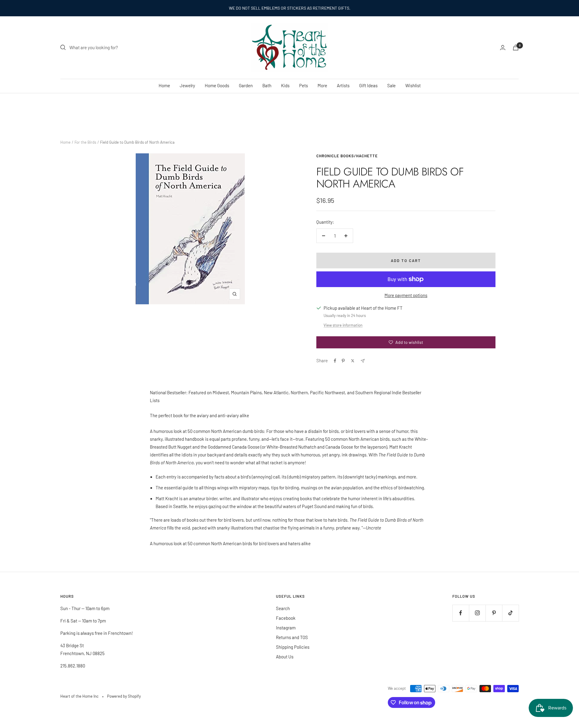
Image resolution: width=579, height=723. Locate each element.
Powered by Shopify (124, 696)
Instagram (286, 627)
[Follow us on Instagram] (477, 613)
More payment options (405, 295)
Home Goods (217, 85)
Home (164, 85)
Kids (285, 85)
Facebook (286, 618)
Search (283, 608)
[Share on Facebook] (335, 361)
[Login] (502, 47)
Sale (391, 85)
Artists (343, 85)
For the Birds (85, 142)
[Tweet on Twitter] (352, 361)
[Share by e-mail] (363, 361)
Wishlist (413, 85)
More (322, 85)
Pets (303, 85)
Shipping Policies (292, 647)
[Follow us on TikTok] (510, 613)
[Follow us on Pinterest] (494, 613)
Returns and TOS (292, 637)
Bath (266, 85)
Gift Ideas (368, 85)
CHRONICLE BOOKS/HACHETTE (347, 155)
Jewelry (187, 85)
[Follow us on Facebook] (460, 613)
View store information (343, 325)
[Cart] (516, 47)
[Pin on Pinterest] (343, 361)
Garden (246, 85)
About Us (284, 656)
